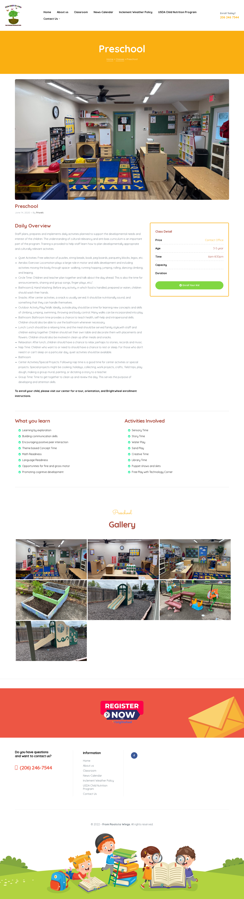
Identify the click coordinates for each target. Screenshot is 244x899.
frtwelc (40, 212)
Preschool (26, 206)
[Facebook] (134, 755)
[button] (189, 285)
